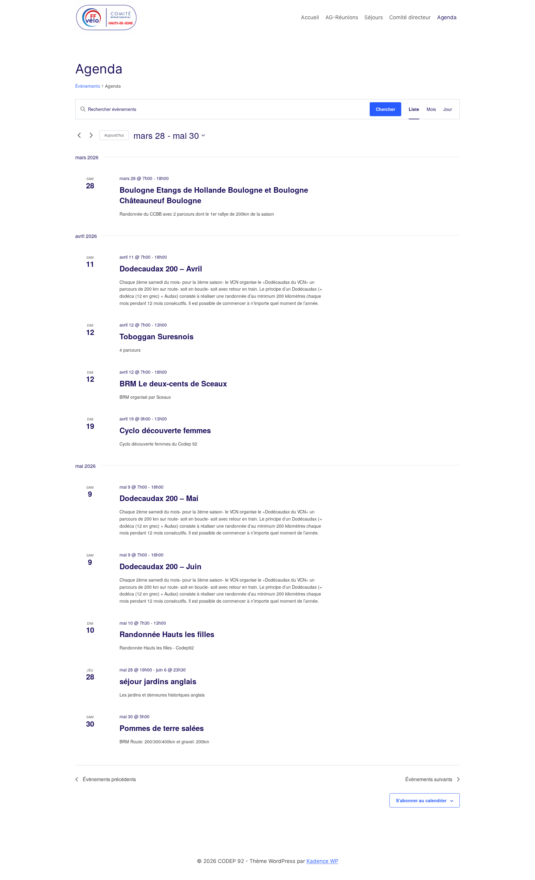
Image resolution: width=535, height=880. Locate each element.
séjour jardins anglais (158, 681)
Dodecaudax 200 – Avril (161, 268)
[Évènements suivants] (91, 135)
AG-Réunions (341, 17)
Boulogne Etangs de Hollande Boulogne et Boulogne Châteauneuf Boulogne (214, 194)
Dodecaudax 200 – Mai (159, 498)
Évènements (87, 86)
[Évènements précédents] (79, 135)
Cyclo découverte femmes (165, 430)
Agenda (447, 17)
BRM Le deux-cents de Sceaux (173, 383)
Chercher (385, 109)
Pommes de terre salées (162, 728)
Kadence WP (322, 861)
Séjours (373, 17)
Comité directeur (410, 17)
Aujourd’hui (114, 135)
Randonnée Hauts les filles (167, 634)
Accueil (310, 17)
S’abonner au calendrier (421, 800)
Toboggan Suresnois (157, 336)
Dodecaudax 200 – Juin (161, 566)
